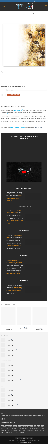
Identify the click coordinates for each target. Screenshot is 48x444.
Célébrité (6, 428)
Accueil (11, 13)
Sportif (44, 430)
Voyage (21, 432)
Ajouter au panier (14, 94)
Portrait (20, 430)
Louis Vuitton (27, 428)
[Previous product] (25, 15)
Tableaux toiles (20, 13)
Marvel (38, 428)
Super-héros (8, 432)
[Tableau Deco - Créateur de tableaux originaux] (24, 6)
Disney (15, 428)
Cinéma (38, 426)
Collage (42, 426)
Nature (2, 430)
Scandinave (36, 430)
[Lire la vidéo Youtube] (24, 172)
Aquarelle (10, 426)
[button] (3, 6)
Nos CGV (38, 440)
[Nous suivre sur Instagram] (2, 419)
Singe (41, 430)
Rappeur (31, 430)
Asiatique (19, 426)
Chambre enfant (25, 426)
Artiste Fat (15, 426)
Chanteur (31, 426)
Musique (42, 428)
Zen (24, 432)
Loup (32, 428)
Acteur (2, 426)
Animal (6, 426)
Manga (35, 428)
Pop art (16, 430)
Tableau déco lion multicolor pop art (8, 327)
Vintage (17, 432)
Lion (23, 428)
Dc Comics (11, 428)
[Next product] (23, 15)
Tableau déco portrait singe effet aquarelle (40, 327)
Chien (35, 426)
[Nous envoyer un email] (4, 419)
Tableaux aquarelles (32, 13)
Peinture (12, 430)
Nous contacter (23, 440)
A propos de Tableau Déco (13, 440)
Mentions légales (32, 440)
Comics (2, 428)
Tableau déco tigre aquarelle (24, 327)
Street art (3, 432)
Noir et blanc (7, 430)
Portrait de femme (26, 430)
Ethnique (19, 428)
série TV (12, 432)
